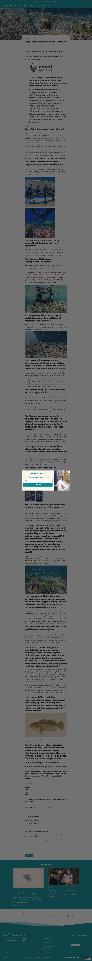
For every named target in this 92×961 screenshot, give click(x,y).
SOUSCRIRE (38, 485)
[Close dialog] (69, 472)
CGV (50, 488)
